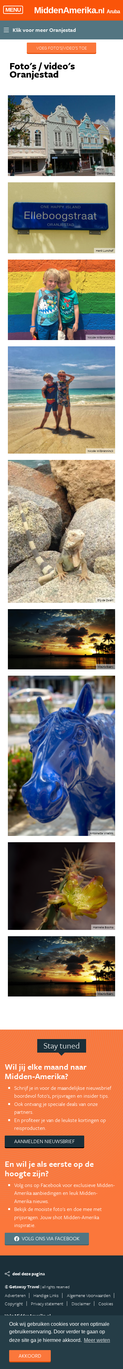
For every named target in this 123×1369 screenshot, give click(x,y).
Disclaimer (81, 1303)
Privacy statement (47, 1303)
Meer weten (97, 1340)
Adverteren (15, 1295)
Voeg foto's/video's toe (61, 47)
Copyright (14, 1303)
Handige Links (46, 1295)
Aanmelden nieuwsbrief (44, 1141)
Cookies (105, 1303)
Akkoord (30, 1356)
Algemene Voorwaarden (88, 1295)
